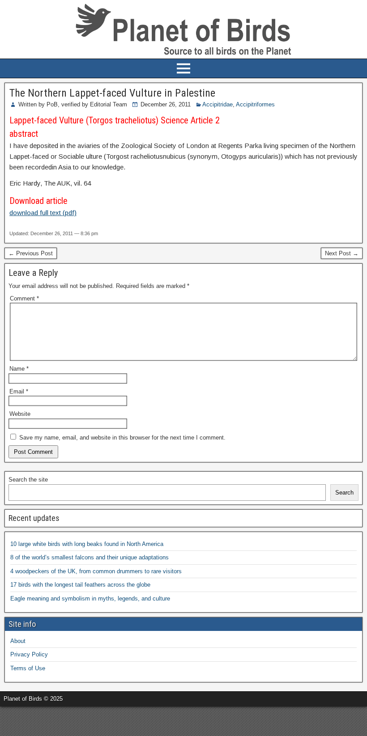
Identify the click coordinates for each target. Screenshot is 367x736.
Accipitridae (217, 104)
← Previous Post (31, 253)
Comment (24, 298)
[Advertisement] (104, 719)
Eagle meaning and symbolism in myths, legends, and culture (90, 598)
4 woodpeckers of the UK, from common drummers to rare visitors (96, 571)
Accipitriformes (255, 104)
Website (19, 413)
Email (18, 391)
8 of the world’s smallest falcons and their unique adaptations (89, 557)
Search (344, 492)
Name (19, 368)
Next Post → (341, 253)
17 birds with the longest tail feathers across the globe (80, 584)
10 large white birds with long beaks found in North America (86, 544)
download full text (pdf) (43, 212)
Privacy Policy (29, 654)
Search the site (28, 479)
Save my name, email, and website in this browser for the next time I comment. (122, 437)
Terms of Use (27, 668)
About (18, 641)
